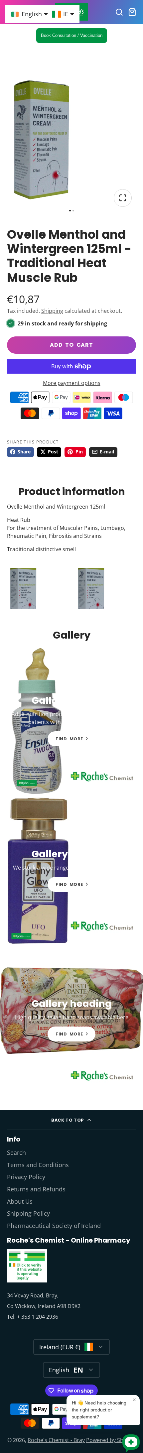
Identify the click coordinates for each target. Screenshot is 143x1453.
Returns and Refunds (36, 1189)
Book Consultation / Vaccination (71, 35)
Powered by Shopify (111, 1440)
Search (16, 1152)
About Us (20, 1201)
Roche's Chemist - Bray (56, 1440)
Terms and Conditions (38, 1165)
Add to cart (71, 345)
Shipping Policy (28, 1213)
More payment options (71, 383)
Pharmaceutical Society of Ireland (54, 1226)
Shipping (52, 310)
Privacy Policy (26, 1177)
